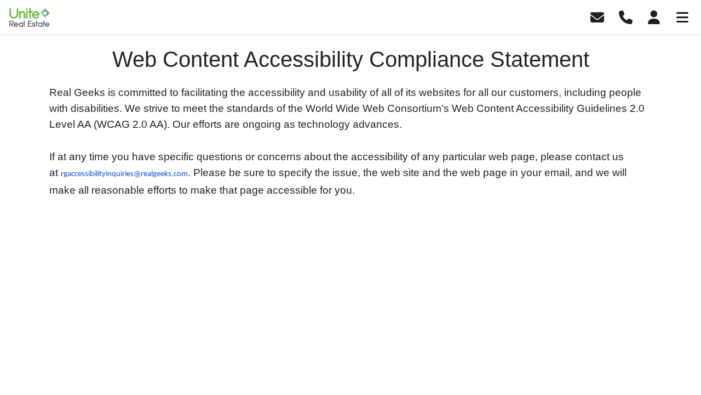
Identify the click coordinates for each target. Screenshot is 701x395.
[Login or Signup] (654, 16)
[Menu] (682, 16)
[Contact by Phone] (626, 16)
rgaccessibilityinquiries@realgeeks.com (124, 174)
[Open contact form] (597, 16)
